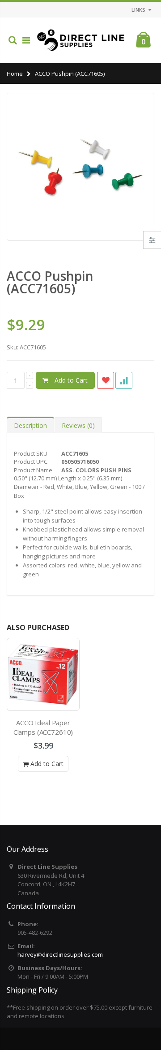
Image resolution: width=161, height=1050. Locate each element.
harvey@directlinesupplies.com (60, 954)
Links (138, 9)
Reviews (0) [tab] (78, 425)
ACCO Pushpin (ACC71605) (50, 282)
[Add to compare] (123, 380)
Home (15, 74)
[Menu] (26, 40)
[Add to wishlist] (105, 380)
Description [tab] (30, 425)
